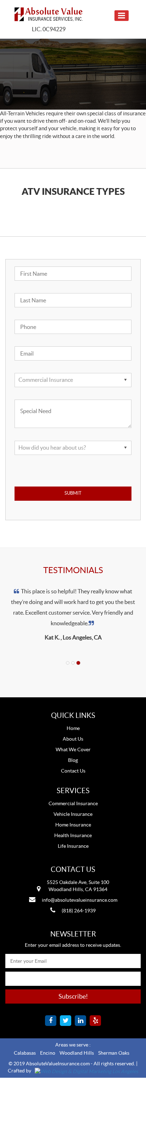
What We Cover (73, 749)
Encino (47, 1053)
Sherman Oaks (113, 1053)
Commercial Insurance (73, 803)
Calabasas (25, 1053)
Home (73, 728)
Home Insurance (73, 825)
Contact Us (73, 771)
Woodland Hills (77, 1053)
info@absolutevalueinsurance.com (79, 900)
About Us (73, 739)
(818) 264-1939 (79, 910)
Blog (73, 760)
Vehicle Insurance (73, 814)
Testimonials (73, 570)
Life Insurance (73, 846)
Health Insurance (73, 835)
